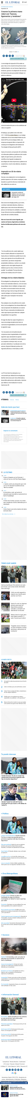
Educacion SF (23, 1066)
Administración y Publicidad (13, 1079)
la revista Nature (13, 135)
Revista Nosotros (14, 1061)
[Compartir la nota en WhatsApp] (9, 56)
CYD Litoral (6, 1064)
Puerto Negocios (12, 1066)
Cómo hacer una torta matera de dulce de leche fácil (15, 509)
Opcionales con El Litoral (15, 1081)
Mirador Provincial (20, 1064)
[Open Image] (3, 29)
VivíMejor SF (4, 1066)
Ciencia (12, 399)
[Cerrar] (25, 58)
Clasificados (22, 1061)
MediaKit (25, 1081)
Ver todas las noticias (7, 514)
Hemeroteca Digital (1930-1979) (10, 1077)
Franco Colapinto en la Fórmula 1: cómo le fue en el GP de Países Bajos (14, 477)
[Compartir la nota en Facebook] (3, 56)
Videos (17, 399)
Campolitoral (6, 1061)
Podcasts (12, 1064)
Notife (18, 1066)
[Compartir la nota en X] (6, 56)
